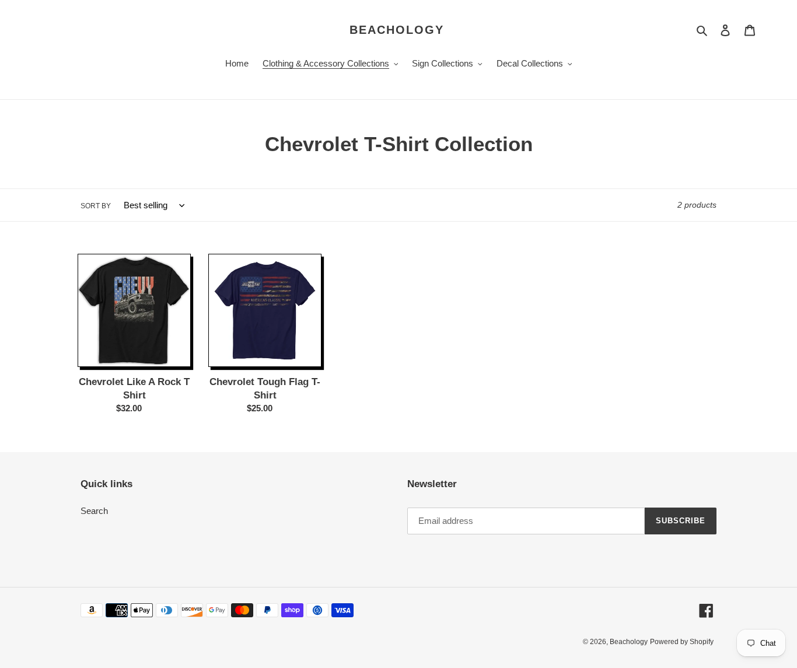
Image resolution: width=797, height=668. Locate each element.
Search (94, 511)
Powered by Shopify (682, 642)
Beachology (396, 29)
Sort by (96, 206)
